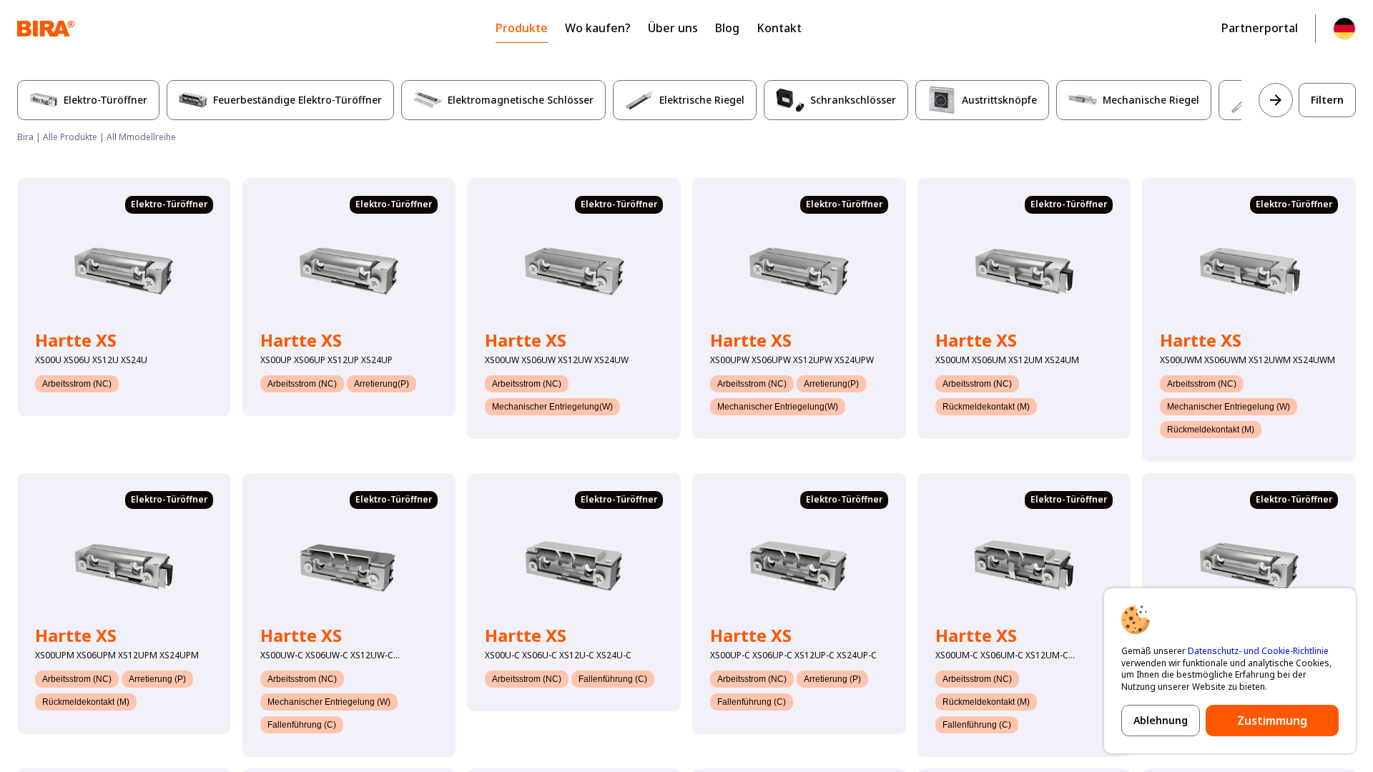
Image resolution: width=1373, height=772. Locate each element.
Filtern (1327, 100)
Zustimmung (1272, 720)
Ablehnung (1160, 720)
